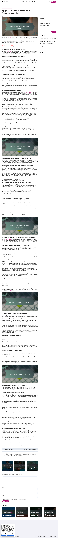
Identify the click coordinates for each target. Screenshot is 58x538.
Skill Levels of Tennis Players (44, 25)
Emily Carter (9, 453)
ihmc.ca (5, 1)
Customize (4, 533)
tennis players (8, 239)
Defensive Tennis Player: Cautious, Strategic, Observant (19, 468)
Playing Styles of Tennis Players (45, 23)
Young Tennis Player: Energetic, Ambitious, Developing (32, 468)
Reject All (11, 533)
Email (3, 491)
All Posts (30, 1)
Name (3, 487)
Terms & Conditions (42, 536)
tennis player (9, 37)
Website (3, 495)
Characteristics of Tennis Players (7, 465)
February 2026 (42, 54)
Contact (33, 1)
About (27, 1)
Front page (23, 1)
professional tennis (12, 290)
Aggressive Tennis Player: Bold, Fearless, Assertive (46, 46)
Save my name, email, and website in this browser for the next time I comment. (14, 499)
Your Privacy (37, 536)
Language (37, 1)
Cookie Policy (51, 536)
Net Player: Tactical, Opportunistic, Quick (46, 43)
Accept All (7, 535)
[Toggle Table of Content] (12, 46)
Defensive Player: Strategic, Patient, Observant (47, 41)
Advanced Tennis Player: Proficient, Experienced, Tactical (48, 39)
